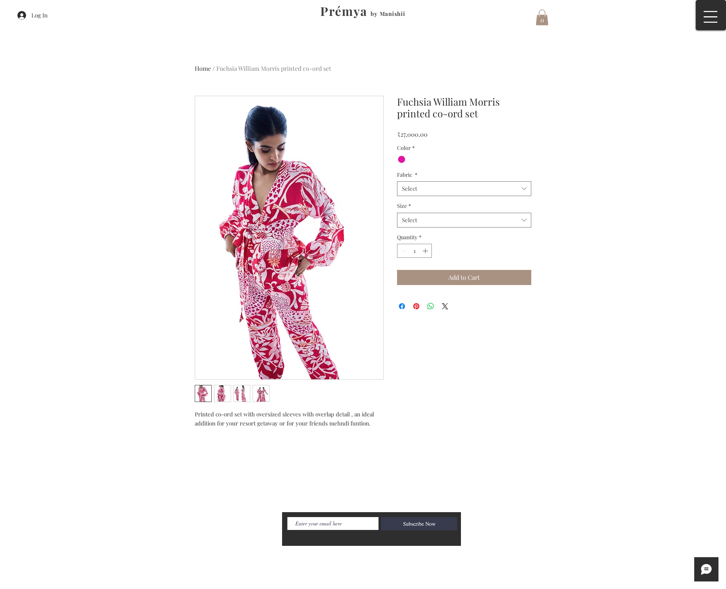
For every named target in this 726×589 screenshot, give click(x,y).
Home (203, 68)
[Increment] (426, 250)
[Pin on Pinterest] (416, 306)
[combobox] (464, 188)
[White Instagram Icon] (379, 558)
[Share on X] (445, 306)
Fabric (407, 174)
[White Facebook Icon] (346, 558)
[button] (710, 16)
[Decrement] (403, 250)
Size (404, 205)
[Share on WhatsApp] (430, 306)
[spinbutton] (414, 250)
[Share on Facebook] (401, 306)
